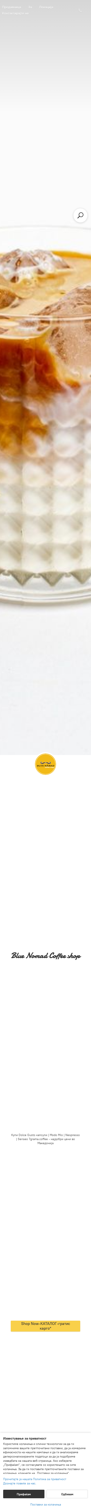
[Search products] (80, 215)
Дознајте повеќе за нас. (19, 1483)
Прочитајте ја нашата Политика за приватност (34, 1479)
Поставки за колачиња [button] (45, 1504)
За (30, 7)
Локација (46, 7)
